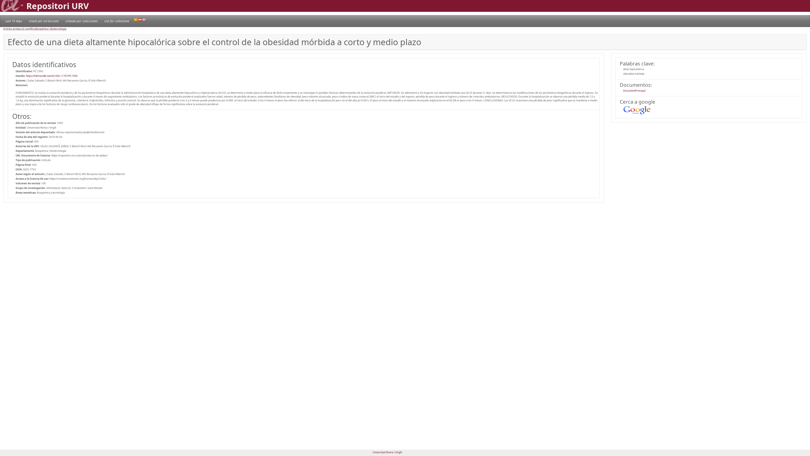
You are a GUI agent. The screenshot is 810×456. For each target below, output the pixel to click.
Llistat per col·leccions (44, 21)
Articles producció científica (19, 29)
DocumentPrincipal (634, 90)
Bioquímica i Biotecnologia (50, 29)
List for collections (116, 21)
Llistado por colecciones (81, 21)
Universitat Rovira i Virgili (387, 452)
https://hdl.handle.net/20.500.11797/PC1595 (52, 76)
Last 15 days (13, 21)
